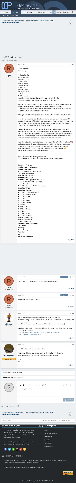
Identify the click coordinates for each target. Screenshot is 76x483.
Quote (72, 240)
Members (42, 12)
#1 (73, 64)
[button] (33, 12)
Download (47, 440)
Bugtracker (48, 437)
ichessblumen (9, 355)
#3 (73, 295)
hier (43, 349)
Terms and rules (55, 420)
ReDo (5, 60)
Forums (17, 12)
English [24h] (6, 420)
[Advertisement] (38, 41)
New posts (6, 15)
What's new (28, 12)
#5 (73, 344)
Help (63, 420)
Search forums (15, 15)
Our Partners (48, 446)
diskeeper (9, 324)
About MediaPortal (50, 433)
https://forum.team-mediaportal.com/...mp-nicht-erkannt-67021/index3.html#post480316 (39, 333)
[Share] (70, 64)
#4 (73, 313)
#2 (73, 277)
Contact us (46, 420)
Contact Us (47, 443)
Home (7, 12)
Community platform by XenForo (38, 481)
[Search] (73, 12)
